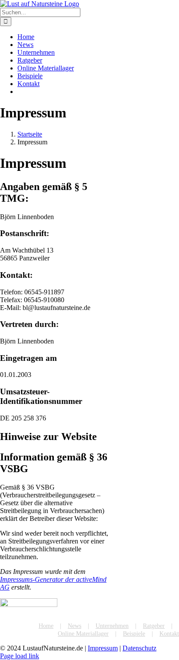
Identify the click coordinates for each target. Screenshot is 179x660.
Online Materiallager (83, 633)
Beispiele (134, 633)
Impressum (103, 648)
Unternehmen (112, 626)
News (74, 626)
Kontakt (169, 633)
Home (46, 626)
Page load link (19, 656)
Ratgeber (154, 626)
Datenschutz (139, 648)
